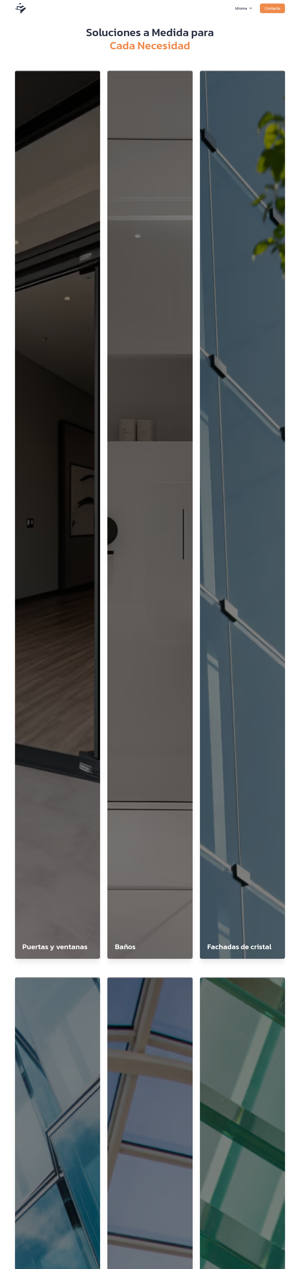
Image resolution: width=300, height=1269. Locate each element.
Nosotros (143, 8)
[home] (20, 8)
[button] (118, 8)
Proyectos (167, 8)
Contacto (272, 8)
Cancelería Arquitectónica (205, 8)
